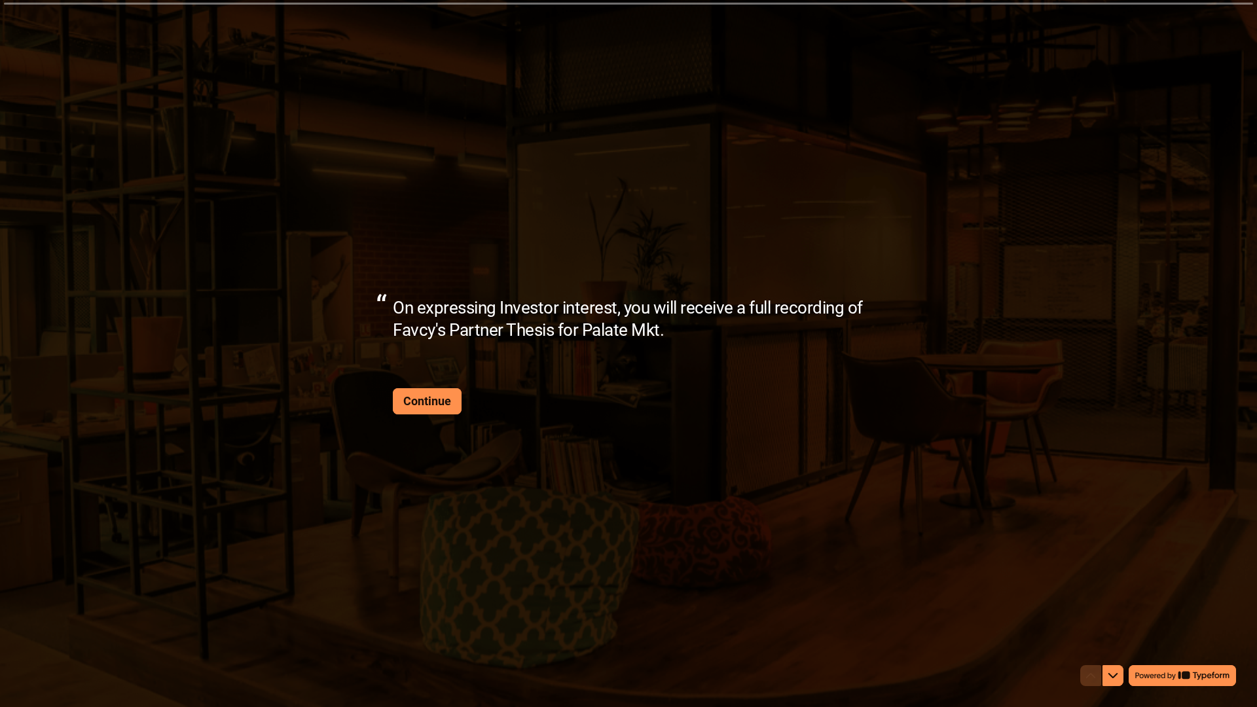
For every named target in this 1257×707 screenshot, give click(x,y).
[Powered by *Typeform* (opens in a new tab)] (1182, 675)
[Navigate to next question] (1112, 675)
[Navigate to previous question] (1090, 675)
